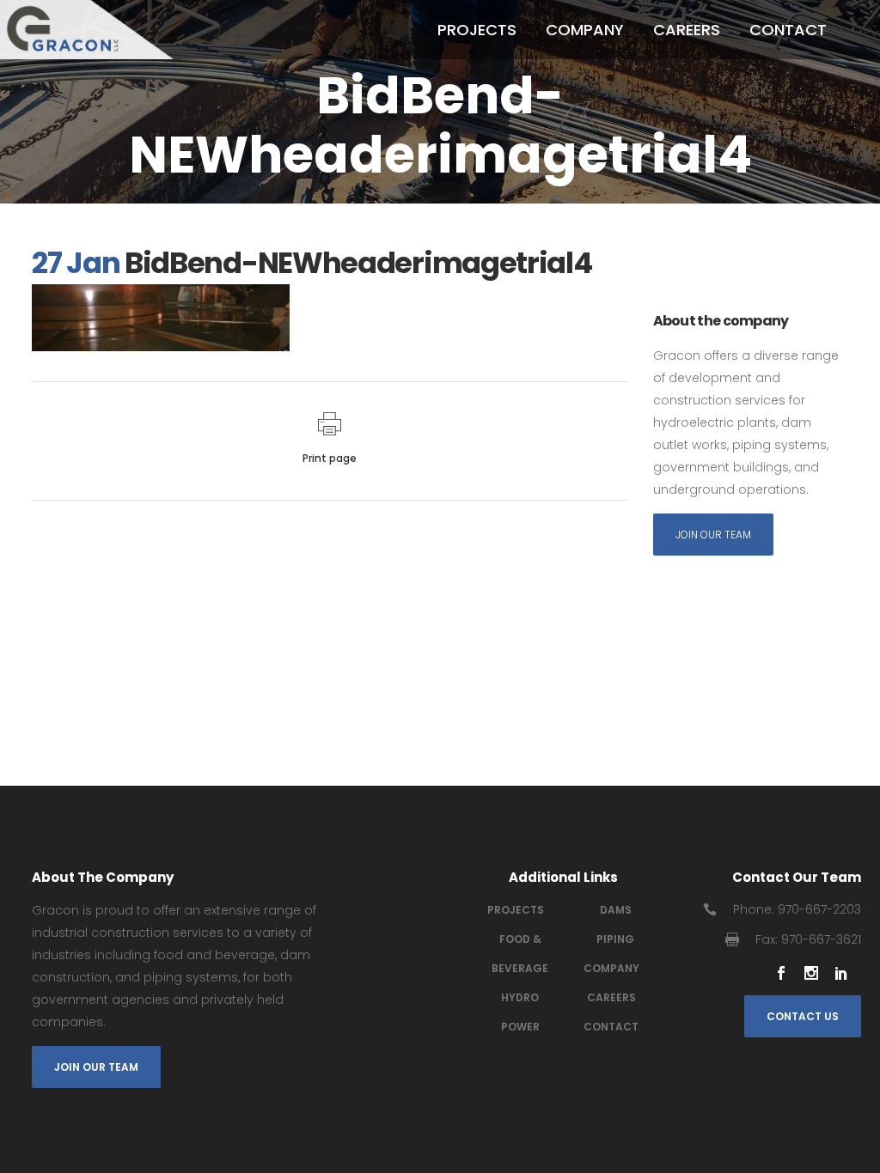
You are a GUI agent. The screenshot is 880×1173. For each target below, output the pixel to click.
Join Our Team (713, 534)
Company (611, 968)
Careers (611, 997)
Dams (616, 910)
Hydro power (520, 1012)
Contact (611, 1026)
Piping (615, 939)
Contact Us (803, 1016)
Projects (515, 910)
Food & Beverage (520, 953)
